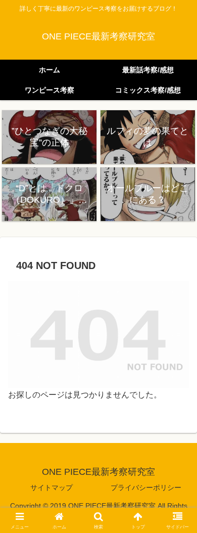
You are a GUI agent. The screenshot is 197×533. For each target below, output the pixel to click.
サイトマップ (51, 487)
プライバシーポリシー (146, 487)
